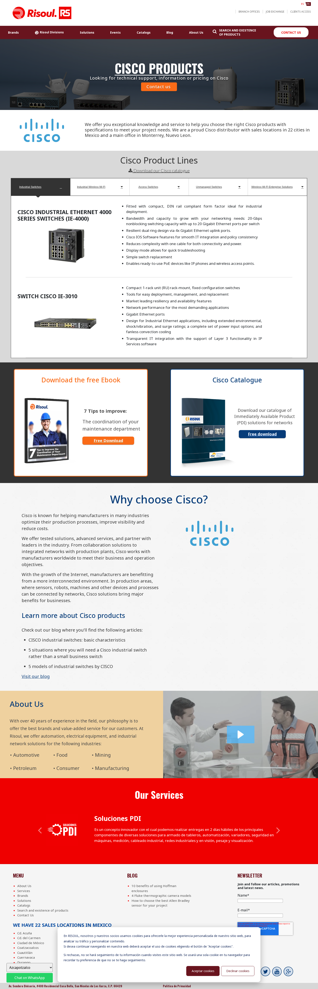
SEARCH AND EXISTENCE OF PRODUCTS (237, 32)
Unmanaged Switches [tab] (209, 186)
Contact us (158, 87)
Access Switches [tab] (148, 186)
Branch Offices (249, 11)
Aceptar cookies (203, 971)
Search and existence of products (42, 910)
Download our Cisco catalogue (161, 170)
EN (308, 3)
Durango (24, 962)
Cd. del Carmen (28, 938)
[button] (240, 734)
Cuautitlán (24, 952)
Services (23, 891)
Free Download (108, 440)
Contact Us (25, 915)
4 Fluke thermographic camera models (161, 895)
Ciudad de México (30, 943)
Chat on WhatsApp (29, 977)
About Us (196, 32)
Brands (13, 32)
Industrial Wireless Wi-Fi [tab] (91, 186)
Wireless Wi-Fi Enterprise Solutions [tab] (272, 186)
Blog (169, 32)
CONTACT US (291, 32)
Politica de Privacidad (177, 986)
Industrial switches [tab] (30, 186)
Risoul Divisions (51, 32)
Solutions (87, 32)
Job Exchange (275, 11)
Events (115, 32)
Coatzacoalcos (28, 947)
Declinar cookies (237, 971)
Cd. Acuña (24, 933)
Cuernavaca (26, 957)
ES (302, 3)
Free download (262, 434)
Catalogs (144, 32)
